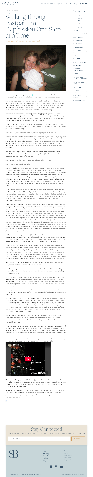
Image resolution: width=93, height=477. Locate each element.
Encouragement (11, 41)
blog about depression (37, 95)
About (45, 451)
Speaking (46, 453)
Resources (67, 451)
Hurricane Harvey (24, 41)
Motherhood (35, 41)
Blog (44, 460)
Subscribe (78, 439)
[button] (90, 3)
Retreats (45, 456)
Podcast (45, 458)
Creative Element (78, 474)
